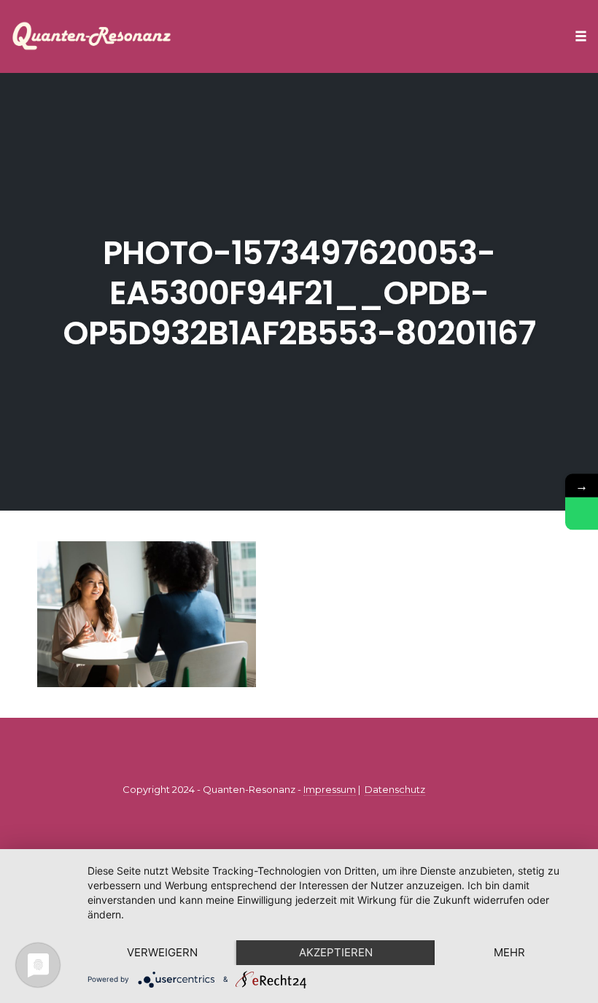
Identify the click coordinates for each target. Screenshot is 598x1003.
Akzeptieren (336, 952)
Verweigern (162, 952)
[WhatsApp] (581, 513)
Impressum (329, 789)
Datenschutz (395, 789)
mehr (509, 952)
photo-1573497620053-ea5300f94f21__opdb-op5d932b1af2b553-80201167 (299, 293)
